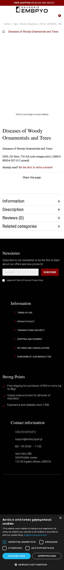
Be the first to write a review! (36, 167)
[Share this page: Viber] (46, 184)
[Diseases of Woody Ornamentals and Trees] (32, 69)
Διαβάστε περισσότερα (35, 535)
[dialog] (32, 542)
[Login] (40, 17)
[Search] (57, 9)
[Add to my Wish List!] (56, 129)
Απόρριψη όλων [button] (47, 556)
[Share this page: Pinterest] (27, 184)
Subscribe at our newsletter (34, 356)
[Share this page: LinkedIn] (36, 184)
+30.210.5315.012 (25, 432)
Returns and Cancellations (33, 348)
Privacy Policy (37, 280)
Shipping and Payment (29, 339)
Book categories (29, 24)
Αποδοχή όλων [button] (16, 556)
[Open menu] (6, 9)
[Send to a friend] (55, 184)
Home (7, 24)
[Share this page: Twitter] (18, 184)
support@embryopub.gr (28, 439)
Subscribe (49, 272)
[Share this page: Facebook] (9, 184)
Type (15, 24)
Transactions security (31, 330)
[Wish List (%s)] (23, 17)
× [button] (60, 518)
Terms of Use (21, 280)
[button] (32, 564)
